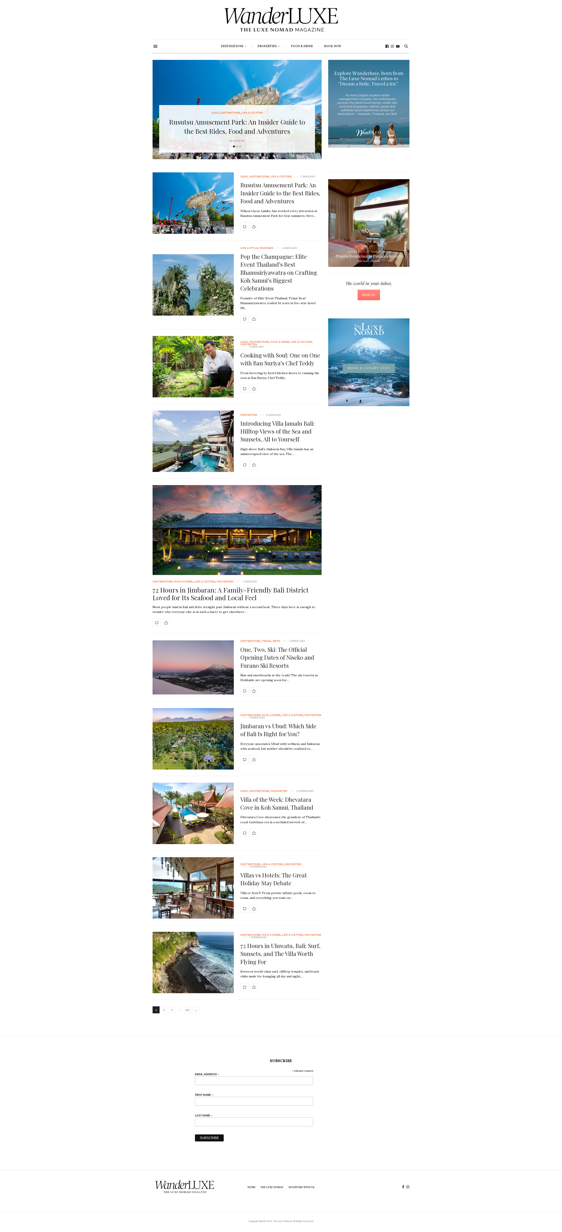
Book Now (332, 46)
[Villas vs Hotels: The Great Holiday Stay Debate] (193, 888)
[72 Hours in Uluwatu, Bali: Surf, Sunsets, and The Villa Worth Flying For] (193, 962)
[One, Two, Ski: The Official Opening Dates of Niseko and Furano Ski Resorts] (193, 667)
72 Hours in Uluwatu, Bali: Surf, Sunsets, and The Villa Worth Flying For (280, 954)
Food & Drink (302, 46)
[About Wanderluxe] (368, 104)
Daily (215, 113)
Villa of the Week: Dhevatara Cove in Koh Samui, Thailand (276, 803)
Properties (267, 46)
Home (252, 1187)
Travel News (271, 641)
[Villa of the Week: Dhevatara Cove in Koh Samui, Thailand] (193, 813)
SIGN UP (368, 295)
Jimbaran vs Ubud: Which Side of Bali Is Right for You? (278, 730)
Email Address (207, 1074)
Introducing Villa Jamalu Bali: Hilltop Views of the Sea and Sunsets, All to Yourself (277, 431)
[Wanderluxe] (281, 19)
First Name (204, 1094)
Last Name (204, 1115)
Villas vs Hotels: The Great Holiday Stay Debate (273, 879)
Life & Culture (252, 113)
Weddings (266, 248)
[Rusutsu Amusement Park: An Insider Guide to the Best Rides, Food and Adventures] (193, 203)
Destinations (232, 46)
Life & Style (249, 248)
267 (188, 1010)
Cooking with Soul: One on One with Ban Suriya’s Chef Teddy (280, 359)
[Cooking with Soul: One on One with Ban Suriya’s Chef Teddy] (193, 366)
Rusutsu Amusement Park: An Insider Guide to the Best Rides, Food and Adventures (280, 193)
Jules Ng (239, 140)
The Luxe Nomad (271, 1187)
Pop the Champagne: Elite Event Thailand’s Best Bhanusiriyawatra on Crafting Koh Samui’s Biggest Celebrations (278, 272)
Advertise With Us (301, 1187)
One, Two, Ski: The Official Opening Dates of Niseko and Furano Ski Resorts (277, 657)
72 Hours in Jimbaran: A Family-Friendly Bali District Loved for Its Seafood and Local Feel (230, 594)
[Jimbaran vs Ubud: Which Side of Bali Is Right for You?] (193, 739)
